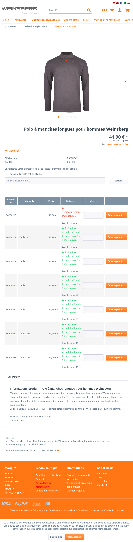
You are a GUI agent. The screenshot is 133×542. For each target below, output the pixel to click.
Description (13, 376)
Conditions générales (47, 490)
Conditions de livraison (48, 475)
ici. (59, 450)
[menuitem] (70, 10)
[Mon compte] (120, 10)
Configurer (56, 536)
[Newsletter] (104, 10)
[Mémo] (112, 10)
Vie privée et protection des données (79, 484)
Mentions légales (75, 490)
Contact (40, 479)
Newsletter (72, 479)
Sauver (118, 180)
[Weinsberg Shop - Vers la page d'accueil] (20, 11)
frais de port (54, 510)
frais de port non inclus (117, 143)
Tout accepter (74, 536)
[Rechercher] (88, 10)
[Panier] (128, 10)
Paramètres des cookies (79, 475)
